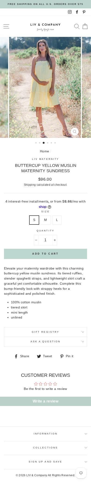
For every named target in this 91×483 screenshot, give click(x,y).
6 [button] (55, 143)
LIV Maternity (45, 159)
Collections (45, 447)
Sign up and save (45, 461)
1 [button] (36, 143)
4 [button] (48, 143)
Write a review (45, 401)
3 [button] (44, 143)
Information (46, 433)
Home (44, 151)
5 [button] (52, 143)
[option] (45, 4)
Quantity (45, 230)
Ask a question (45, 341)
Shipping (30, 184)
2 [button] (40, 143)
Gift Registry (45, 332)
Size (45, 211)
